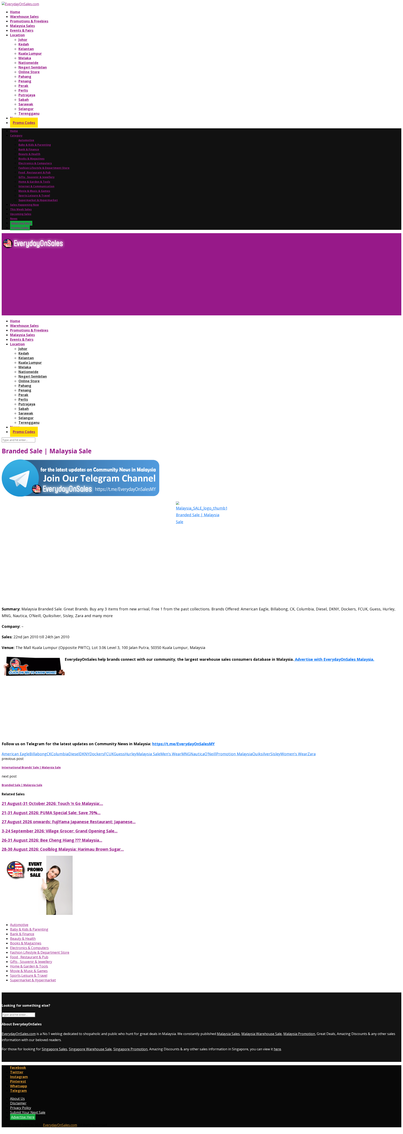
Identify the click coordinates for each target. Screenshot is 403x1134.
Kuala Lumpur (30, 53)
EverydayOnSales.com (19, 1033)
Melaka (24, 58)
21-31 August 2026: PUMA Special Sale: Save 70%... (51, 812)
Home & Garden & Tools (34, 181)
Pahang (24, 76)
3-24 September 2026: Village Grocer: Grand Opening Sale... (60, 831)
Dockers (96, 753)
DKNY (84, 753)
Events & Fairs (21, 30)
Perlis (23, 90)
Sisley (275, 753)
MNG (185, 753)
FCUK (109, 753)
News (13, 218)
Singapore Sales (54, 1049)
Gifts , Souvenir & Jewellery (36, 177)
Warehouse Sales (24, 16)
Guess (119, 753)
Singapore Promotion (130, 1049)
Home (15, 12)
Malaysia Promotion (299, 1033)
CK (49, 753)
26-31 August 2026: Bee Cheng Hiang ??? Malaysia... (52, 840)
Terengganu (28, 113)
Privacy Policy (20, 1107)
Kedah (23, 44)
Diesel (73, 753)
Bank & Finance (28, 149)
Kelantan (26, 49)
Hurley (130, 753)
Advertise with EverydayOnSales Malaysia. (334, 659)
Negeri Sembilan (32, 67)
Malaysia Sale (148, 753)
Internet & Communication (36, 186)
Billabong (38, 753)
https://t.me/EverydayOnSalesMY (183, 743)
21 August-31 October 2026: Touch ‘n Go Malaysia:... (52, 803)
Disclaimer (18, 1103)
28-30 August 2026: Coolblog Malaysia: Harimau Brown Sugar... (63, 849)
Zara (311, 753)
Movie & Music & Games (34, 191)
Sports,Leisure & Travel (34, 195)
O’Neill (210, 753)
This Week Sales (21, 209)
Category (16, 135)
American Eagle (15, 753)
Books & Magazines (31, 158)
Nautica (197, 753)
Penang (24, 81)
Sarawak (25, 104)
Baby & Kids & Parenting (34, 145)
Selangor (26, 109)
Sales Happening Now (24, 205)
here (277, 1049)
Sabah (23, 99)
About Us (17, 1098)
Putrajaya (26, 95)
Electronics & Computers (35, 163)
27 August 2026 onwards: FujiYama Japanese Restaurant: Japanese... (69, 821)
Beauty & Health (29, 154)
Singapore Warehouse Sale (90, 1049)
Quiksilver (261, 753)
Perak (23, 85)
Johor (22, 39)
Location (17, 35)
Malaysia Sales (22, 25)
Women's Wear (293, 753)
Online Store (29, 72)
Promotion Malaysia (234, 753)
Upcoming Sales (20, 214)
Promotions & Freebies (29, 21)
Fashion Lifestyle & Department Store (43, 168)
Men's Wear (170, 753)
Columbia (59, 753)
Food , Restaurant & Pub (34, 172)
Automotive (26, 140)
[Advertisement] (128, 283)
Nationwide (28, 62)
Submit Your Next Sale (27, 1112)
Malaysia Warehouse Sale (261, 1033)
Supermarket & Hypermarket (38, 200)
